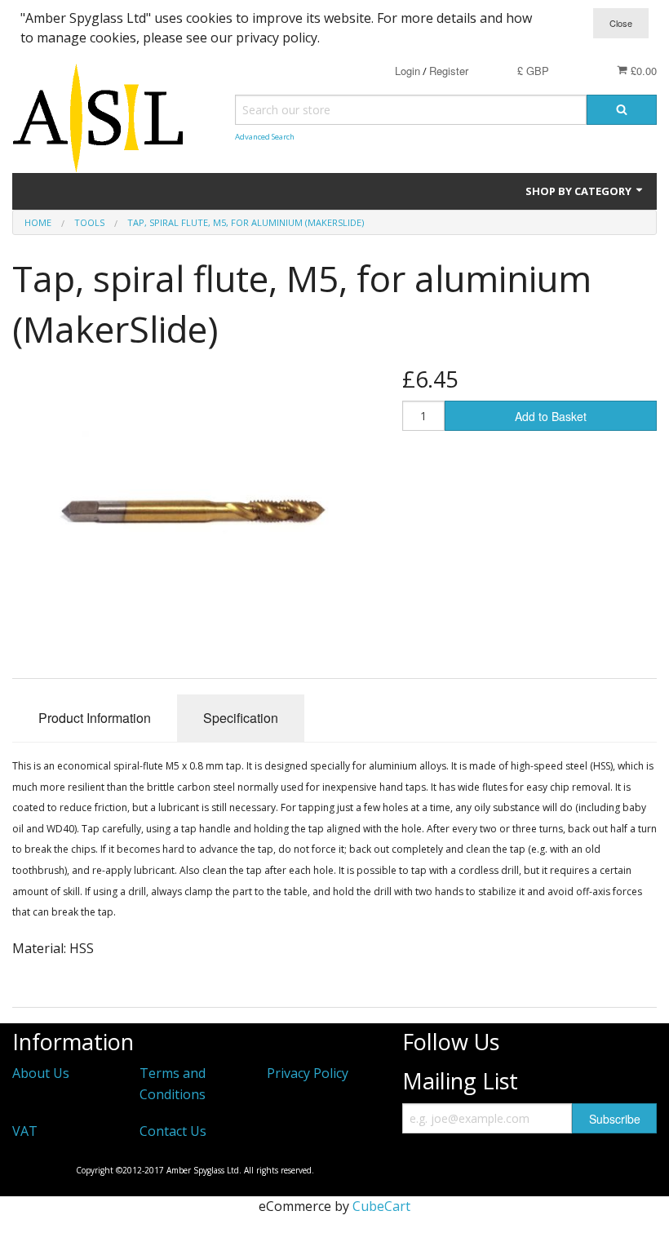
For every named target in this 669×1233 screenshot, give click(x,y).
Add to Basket (551, 416)
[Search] (622, 110)
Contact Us (173, 1131)
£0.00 (642, 70)
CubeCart (381, 1206)
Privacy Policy (307, 1073)
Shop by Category (579, 191)
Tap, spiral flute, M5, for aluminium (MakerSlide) (245, 222)
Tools (89, 222)
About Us (40, 1073)
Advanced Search (265, 136)
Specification (240, 717)
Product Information (94, 717)
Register (448, 70)
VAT (25, 1131)
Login (407, 70)
